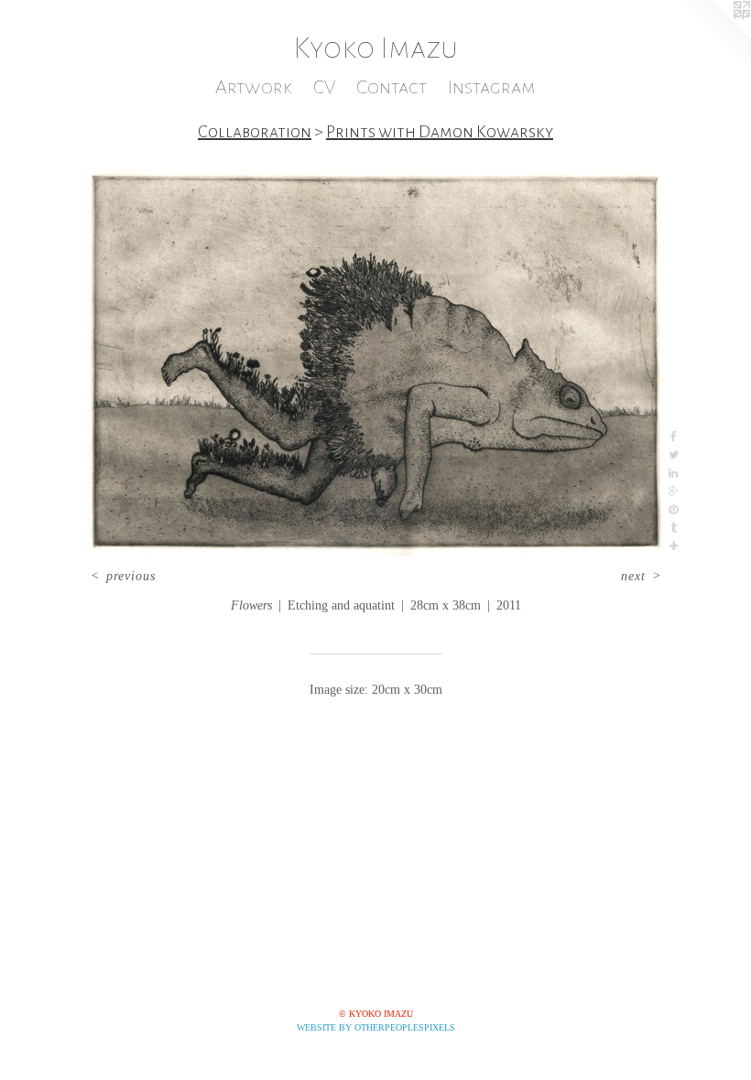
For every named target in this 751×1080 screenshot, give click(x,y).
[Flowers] (375, 362)
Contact (391, 87)
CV (324, 87)
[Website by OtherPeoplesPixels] (714, 36)
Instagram (492, 87)
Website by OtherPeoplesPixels (376, 1027)
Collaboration (254, 132)
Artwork (253, 87)
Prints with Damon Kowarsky (439, 132)
